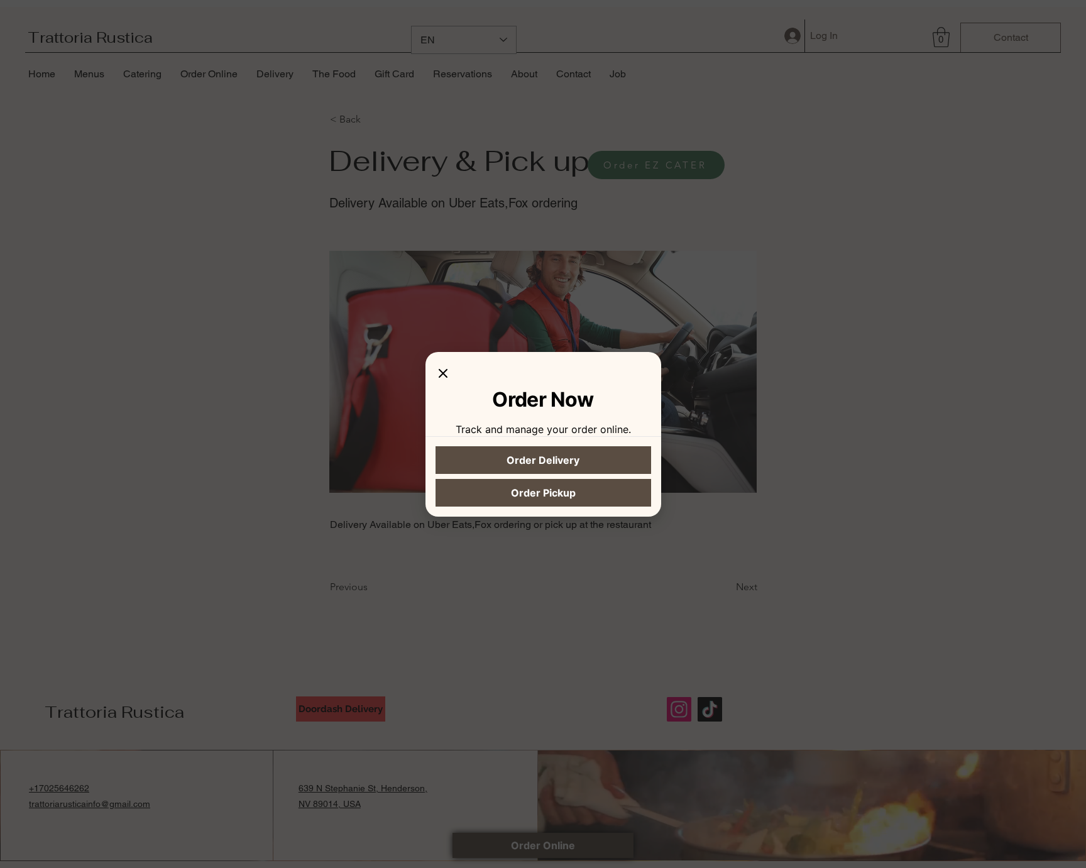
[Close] (443, 374)
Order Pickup (543, 492)
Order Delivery (543, 460)
